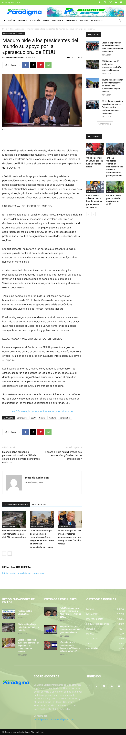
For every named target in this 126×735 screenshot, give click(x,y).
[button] (120, 20)
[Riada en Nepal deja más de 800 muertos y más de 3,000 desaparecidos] (14, 519)
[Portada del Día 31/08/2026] (8, 614)
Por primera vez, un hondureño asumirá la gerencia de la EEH (70, 629)
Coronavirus (22, 418)
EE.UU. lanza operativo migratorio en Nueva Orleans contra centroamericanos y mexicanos (112, 107)
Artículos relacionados (16, 504)
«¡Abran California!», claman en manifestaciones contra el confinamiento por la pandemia (114, 167)
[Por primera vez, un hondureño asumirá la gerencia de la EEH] (50, 629)
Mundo (21, 20)
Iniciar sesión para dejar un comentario (23, 573)
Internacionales (17, 28)
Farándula (57, 20)
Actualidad (91, 191)
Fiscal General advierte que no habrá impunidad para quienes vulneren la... (94, 201)
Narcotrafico (65, 418)
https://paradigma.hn (34, 482)
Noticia (21, 33)
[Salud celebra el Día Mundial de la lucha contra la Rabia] (95, 149)
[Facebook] (99, 2)
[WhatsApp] (48, 65)
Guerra (42, 418)
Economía (35, 20)
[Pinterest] (40, 65)
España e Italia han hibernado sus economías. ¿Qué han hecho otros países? (63, 455)
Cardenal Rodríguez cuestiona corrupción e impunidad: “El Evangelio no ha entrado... (28, 646)
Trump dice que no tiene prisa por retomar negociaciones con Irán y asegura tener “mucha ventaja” (69, 537)
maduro (52, 418)
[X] (105, 2)
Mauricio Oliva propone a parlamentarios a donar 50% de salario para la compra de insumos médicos (21, 457)
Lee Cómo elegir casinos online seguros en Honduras (42, 411)
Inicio (4, 28)
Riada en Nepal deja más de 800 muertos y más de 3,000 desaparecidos (14, 533)
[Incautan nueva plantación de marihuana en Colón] (115, 187)
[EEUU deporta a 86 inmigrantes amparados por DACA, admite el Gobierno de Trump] (92, 64)
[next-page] (10, 553)
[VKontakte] (115, 2)
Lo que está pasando (91, 153)
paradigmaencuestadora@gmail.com (54, 719)
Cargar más (103, 123)
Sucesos (84, 20)
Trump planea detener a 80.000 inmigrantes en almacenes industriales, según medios (112, 86)
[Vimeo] (110, 2)
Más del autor (39, 504)
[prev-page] (4, 553)
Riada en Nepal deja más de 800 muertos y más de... (28, 627)
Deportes (70, 20)
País (10, 20)
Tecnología (97, 20)
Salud (46, 20)
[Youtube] (121, 2)
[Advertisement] (42, 140)
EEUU (33, 418)
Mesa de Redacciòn (14, 57)
